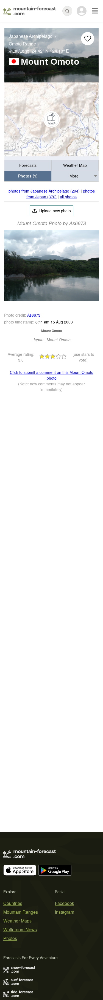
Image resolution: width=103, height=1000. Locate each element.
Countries (12, 903)
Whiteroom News (20, 929)
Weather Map (75, 165)
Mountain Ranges (20, 912)
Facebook (64, 903)
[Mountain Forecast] (29, 11)
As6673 (33, 315)
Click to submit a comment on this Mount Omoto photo (51, 375)
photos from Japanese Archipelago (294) (44, 191)
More (74, 176)
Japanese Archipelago (30, 36)
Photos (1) (28, 176)
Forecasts (28, 165)
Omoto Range (22, 44)
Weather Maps (17, 921)
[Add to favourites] (87, 38)
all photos (68, 196)
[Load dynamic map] (51, 119)
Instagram (64, 912)
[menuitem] (28, 165)
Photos (10, 938)
